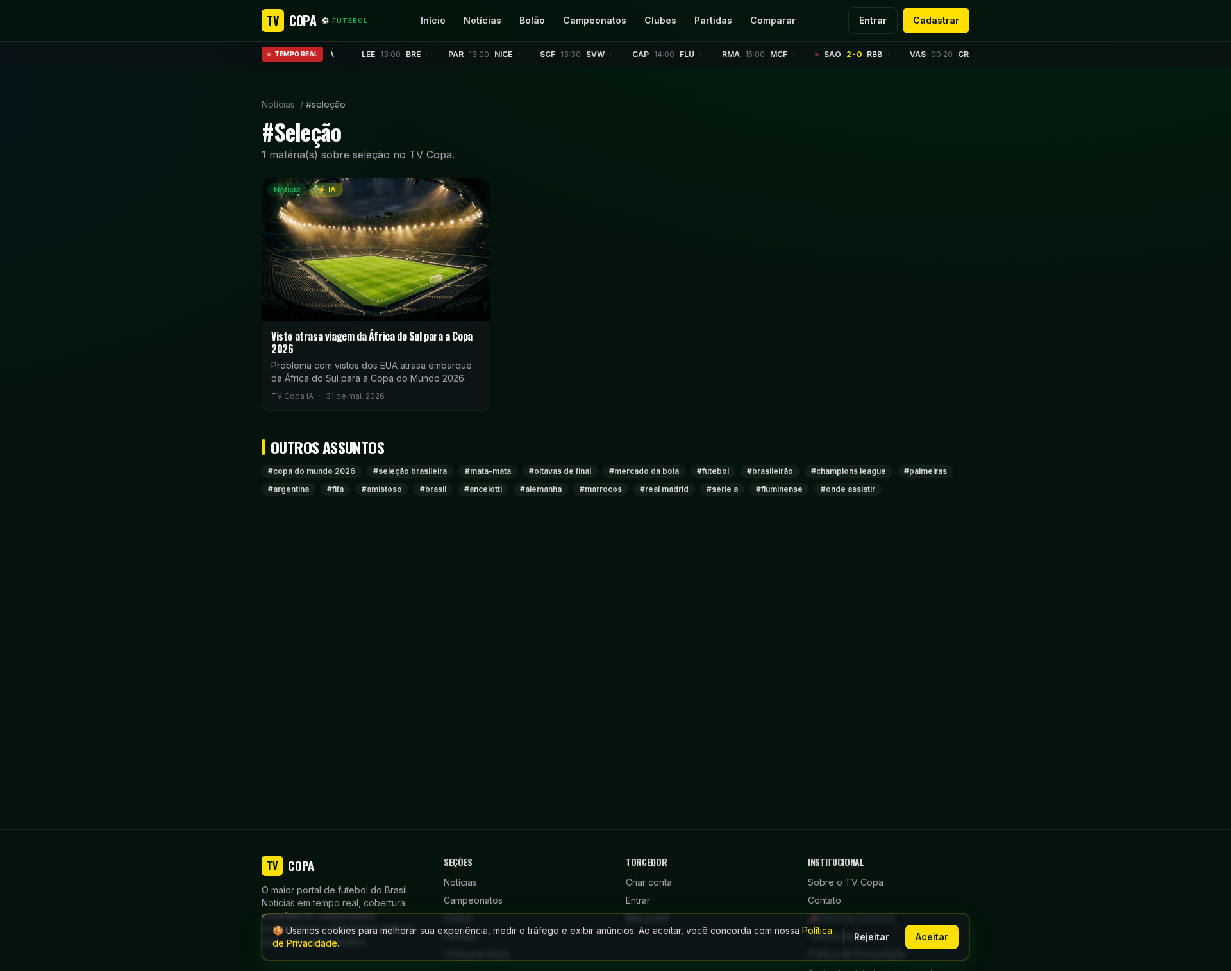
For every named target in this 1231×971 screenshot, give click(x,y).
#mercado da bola (644, 471)
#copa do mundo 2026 (311, 471)
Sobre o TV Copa (845, 882)
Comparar (773, 20)
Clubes (660, 20)
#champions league (848, 471)
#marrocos (601, 489)
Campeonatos (594, 20)
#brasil (433, 489)
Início (433, 20)
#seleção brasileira (410, 471)
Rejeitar (871, 936)
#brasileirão (770, 471)
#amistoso (382, 489)
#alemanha (541, 489)
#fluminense (779, 489)
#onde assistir (848, 489)
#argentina (288, 489)
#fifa (335, 489)
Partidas (713, 20)
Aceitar (932, 936)
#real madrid (664, 489)
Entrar (873, 20)
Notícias (482, 20)
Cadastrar (936, 20)
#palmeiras (925, 471)
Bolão (532, 20)
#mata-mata (488, 471)
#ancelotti (483, 489)
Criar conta (649, 882)
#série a (722, 489)
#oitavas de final (560, 471)
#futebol (713, 471)
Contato (824, 900)
